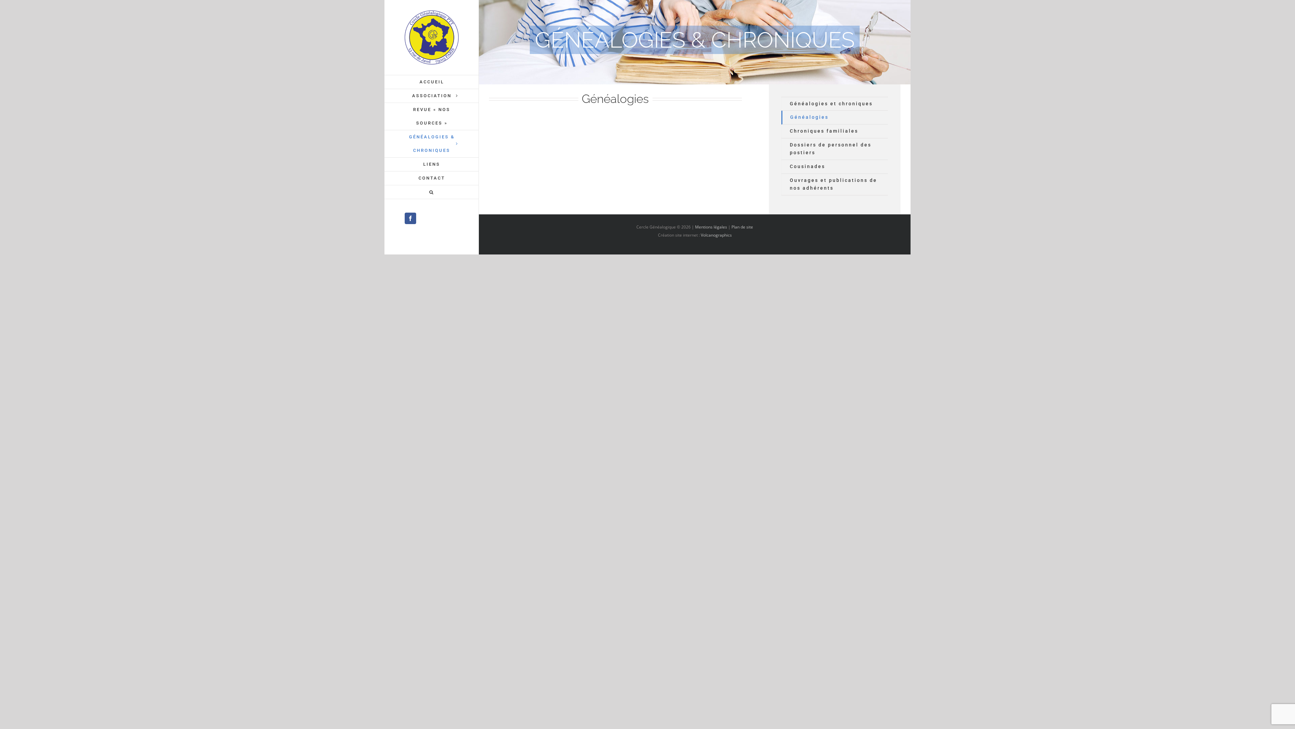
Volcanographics (716, 235)
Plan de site (742, 227)
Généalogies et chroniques (831, 103)
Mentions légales (711, 227)
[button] (431, 192)
